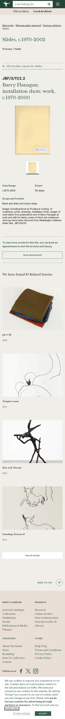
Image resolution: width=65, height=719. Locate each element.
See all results (32, 555)
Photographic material (28, 25)
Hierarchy (8, 25)
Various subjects (52, 25)
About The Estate (12, 646)
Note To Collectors (13, 658)
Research (40, 610)
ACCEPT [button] (43, 713)
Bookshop (8, 654)
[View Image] (32, 168)
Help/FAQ (41, 646)
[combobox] (29, 4)
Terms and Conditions (48, 650)
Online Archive (44, 613)
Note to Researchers (47, 617)
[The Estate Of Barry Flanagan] (7, 4)
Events (6, 621)
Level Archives (42, 11)
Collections (9, 613)
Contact (6, 662)
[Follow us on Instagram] (35, 671)
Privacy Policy (43, 654)
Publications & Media (14, 625)
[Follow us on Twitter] (28, 671)
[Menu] (57, 4)
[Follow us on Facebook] (21, 671)
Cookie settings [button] (21, 713)
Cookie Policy (43, 658)
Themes (7, 629)
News (5, 650)
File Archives (21, 11)
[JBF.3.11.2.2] (32, 130)
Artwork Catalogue (13, 610)
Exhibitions (9, 617)
